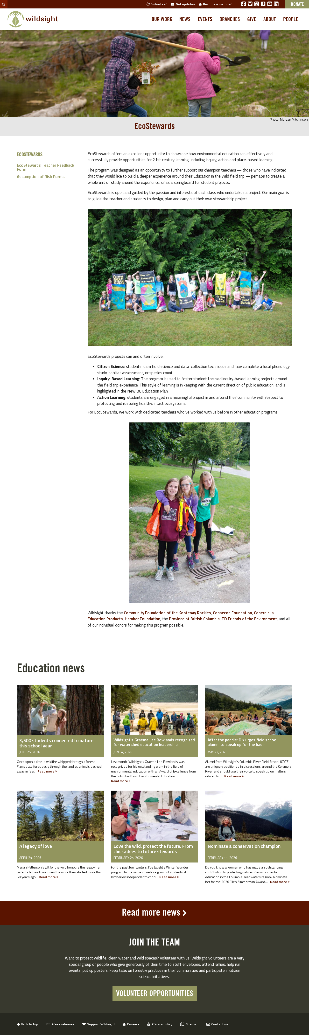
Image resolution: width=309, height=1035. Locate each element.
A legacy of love (35, 846)
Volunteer (158, 4)
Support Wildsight (100, 1024)
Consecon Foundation (232, 613)
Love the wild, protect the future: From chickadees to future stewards (153, 848)
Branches (229, 19)
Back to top (29, 1024)
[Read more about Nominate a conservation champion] (248, 819)
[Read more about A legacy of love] (60, 819)
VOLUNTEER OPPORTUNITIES (154, 993)
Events (205, 19)
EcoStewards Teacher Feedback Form (45, 167)
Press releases (62, 1024)
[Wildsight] (32, 19)
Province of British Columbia (194, 619)
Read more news (151, 913)
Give (251, 19)
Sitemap (191, 1024)
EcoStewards (29, 154)
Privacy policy (161, 1024)
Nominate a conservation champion (244, 846)
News (184, 19)
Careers (132, 1024)
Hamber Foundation (142, 619)
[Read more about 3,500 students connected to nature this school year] (60, 713)
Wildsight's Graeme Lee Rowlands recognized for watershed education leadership (154, 742)
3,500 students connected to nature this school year (56, 743)
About (269, 19)
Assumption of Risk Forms (41, 176)
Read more (46, 771)
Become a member (217, 4)
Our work (162, 19)
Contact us (219, 1024)
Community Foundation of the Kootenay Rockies (167, 613)
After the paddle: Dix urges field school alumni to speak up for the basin (242, 742)
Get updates (184, 4)
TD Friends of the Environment (249, 619)
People (290, 19)
